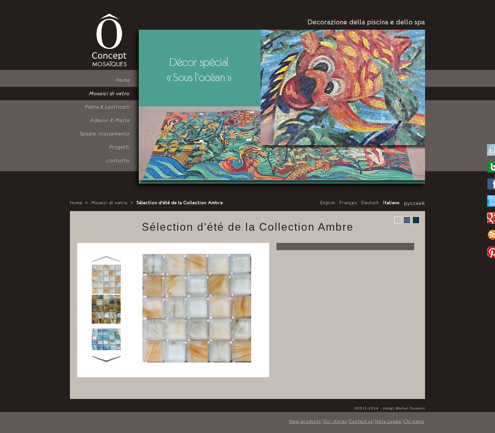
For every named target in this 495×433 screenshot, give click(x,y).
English (327, 202)
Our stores (334, 421)
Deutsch (370, 202)
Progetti (119, 147)
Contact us (361, 421)
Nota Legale (388, 421)
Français (348, 202)
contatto (118, 160)
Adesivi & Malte (110, 120)
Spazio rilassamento (105, 133)
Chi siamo (414, 421)
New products (305, 421)
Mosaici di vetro (109, 93)
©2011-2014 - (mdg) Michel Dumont (389, 408)
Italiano (391, 202)
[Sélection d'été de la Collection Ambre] (106, 292)
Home (123, 80)
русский (414, 203)
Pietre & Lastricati (107, 107)
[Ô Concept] (109, 40)
